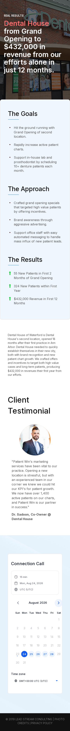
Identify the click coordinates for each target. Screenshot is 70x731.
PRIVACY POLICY (41, 723)
